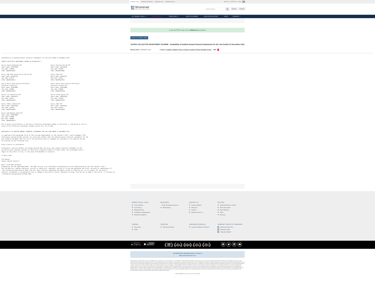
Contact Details (196, 205)
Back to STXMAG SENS (139, 38)
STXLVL (180, 49)
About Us (194, 207)
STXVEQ (186, 49)
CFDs (136, 229)
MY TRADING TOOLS (138, 16)
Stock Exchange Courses (170, 205)
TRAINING (236, 16)
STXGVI (208, 49)
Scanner (242, 9)
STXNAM (203, 49)
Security (222, 215)
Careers (193, 210)
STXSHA (191, 49)
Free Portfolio (138, 205)
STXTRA (197, 49)
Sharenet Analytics (140, 215)
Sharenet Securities (226, 227)
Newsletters (167, 207)
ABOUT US (226, 1)
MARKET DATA (156, 16)
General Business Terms (228, 205)
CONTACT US (233, 1)
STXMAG (169, 49)
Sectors (234, 9)
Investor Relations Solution (200, 227)
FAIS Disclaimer (225, 207)
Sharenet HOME (134, 1)
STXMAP (175, 49)
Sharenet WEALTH (170, 1)
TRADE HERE (173, 16)
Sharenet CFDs (159, 1)
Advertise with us (197, 212)
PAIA (221, 212)
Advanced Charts (168, 227)
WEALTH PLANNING (192, 16)
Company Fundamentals (142, 212)
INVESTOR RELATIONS (211, 16)
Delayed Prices (139, 210)
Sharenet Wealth (225, 232)
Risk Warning (224, 210)
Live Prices (138, 207)
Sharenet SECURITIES (147, 1)
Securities (137, 227)
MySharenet (194, 30)
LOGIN (239, 1)
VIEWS (226, 16)
